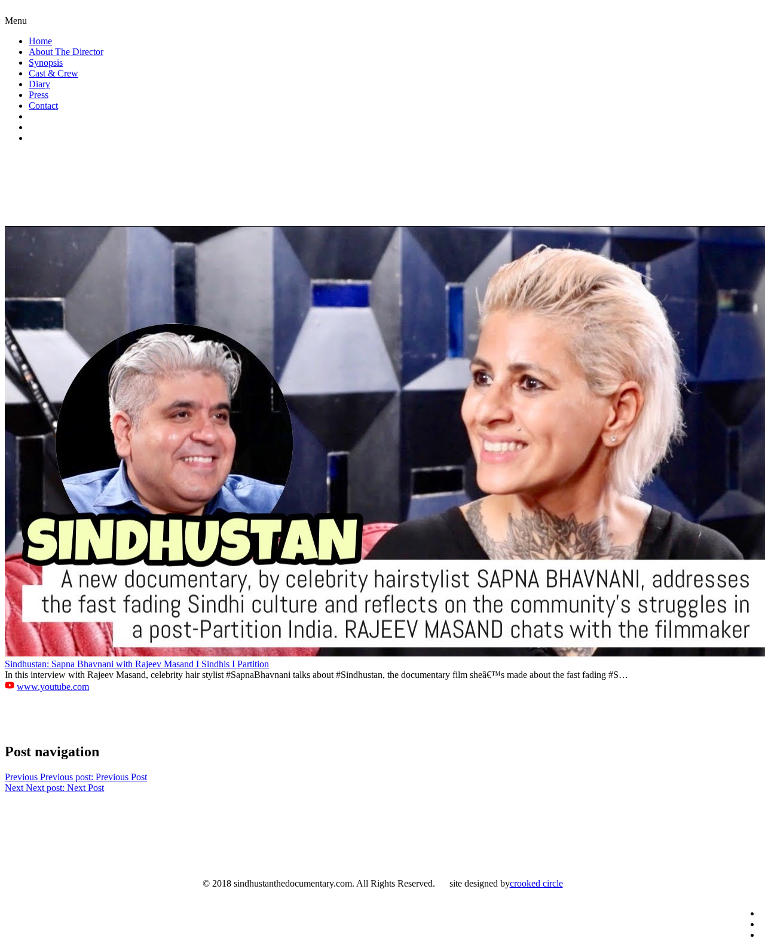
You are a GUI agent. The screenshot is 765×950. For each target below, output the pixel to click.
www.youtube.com (53, 687)
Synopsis (46, 62)
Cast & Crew (53, 73)
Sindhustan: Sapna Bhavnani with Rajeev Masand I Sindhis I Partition (137, 664)
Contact (43, 105)
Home (40, 41)
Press (38, 95)
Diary (39, 84)
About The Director (66, 52)
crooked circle (536, 883)
